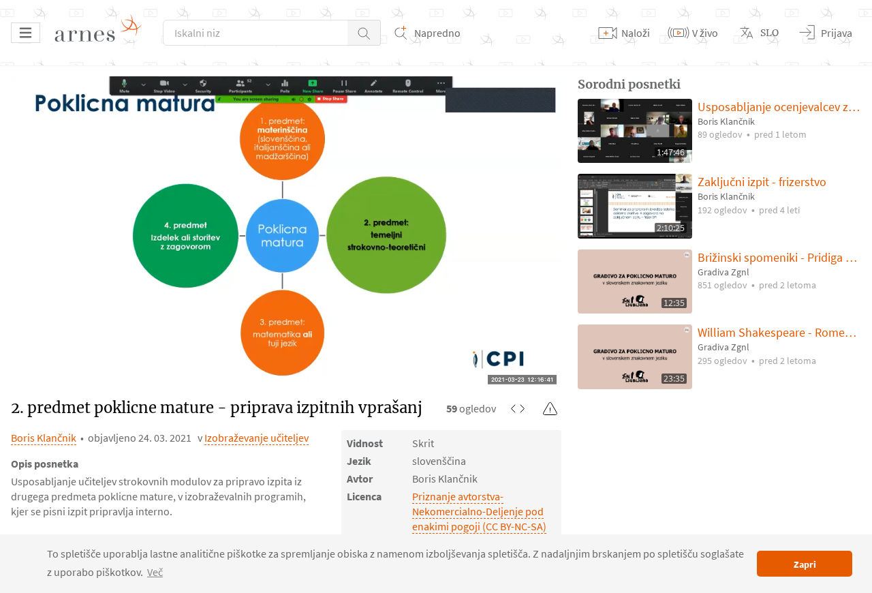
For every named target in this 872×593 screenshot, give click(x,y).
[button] (364, 33)
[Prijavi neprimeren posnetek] (550, 408)
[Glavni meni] (25, 32)
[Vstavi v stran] (518, 408)
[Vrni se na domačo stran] (103, 32)
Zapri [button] (805, 564)
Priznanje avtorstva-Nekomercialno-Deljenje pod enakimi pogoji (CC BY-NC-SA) (479, 511)
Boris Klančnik (43, 437)
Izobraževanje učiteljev (256, 437)
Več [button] (155, 572)
